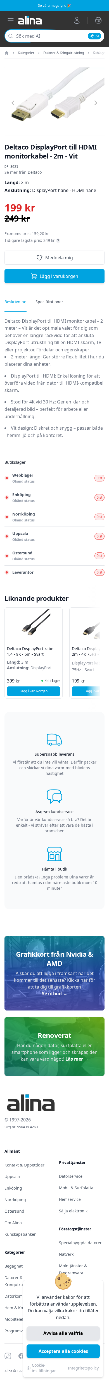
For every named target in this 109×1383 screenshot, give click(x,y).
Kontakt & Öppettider (24, 1165)
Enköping (13, 1188)
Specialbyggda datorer (80, 1242)
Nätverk (66, 1254)
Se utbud (54, 994)
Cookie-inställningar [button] (44, 1367)
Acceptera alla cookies (63, 1351)
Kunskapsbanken (20, 1234)
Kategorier (26, 53)
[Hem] (6, 53)
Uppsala (12, 1176)
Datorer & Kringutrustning (63, 53)
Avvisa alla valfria (63, 1333)
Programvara (16, 1330)
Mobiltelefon (16, 1319)
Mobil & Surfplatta (76, 1187)
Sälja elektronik (73, 1211)
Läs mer (77, 1059)
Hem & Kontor (17, 1307)
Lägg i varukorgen (59, 276)
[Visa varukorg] (98, 20)
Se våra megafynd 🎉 (54, 5)
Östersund (14, 1211)
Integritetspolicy (83, 1368)
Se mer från (23, 172)
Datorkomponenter (22, 1296)
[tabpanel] (54, 383)
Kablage (99, 53)
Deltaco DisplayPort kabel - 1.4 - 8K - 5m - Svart (32, 651)
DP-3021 (11, 167)
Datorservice (70, 1176)
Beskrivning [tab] (15, 301)
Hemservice (70, 1199)
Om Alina (13, 1222)
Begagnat (13, 1266)
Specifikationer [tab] (49, 301)
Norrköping (15, 1199)
